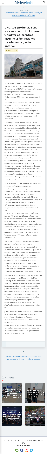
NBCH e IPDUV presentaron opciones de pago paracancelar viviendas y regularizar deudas (23, 357)
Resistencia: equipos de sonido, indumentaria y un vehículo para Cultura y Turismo (23, 13)
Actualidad (11, 50)
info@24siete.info (23, 445)
